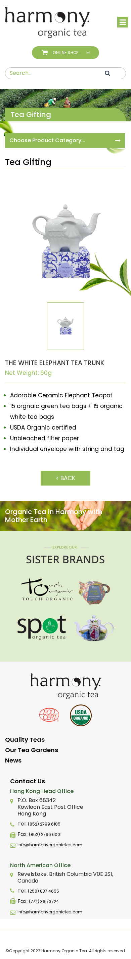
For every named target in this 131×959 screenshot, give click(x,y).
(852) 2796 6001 (45, 834)
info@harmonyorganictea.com (49, 845)
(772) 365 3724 (44, 901)
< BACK (65, 478)
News (13, 760)
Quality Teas (25, 739)
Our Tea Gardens (31, 750)
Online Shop (65, 52)
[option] (65, 242)
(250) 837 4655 (43, 891)
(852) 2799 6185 (44, 824)
